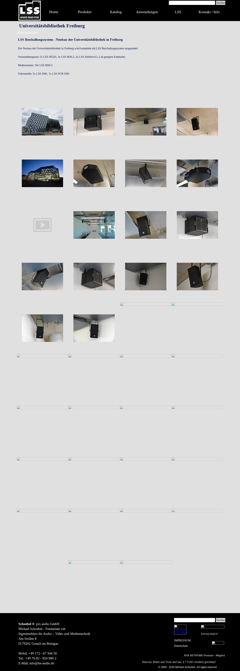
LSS (178, 12)
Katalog (116, 12)
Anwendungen (147, 12)
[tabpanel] (120, 65)
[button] (42, 122)
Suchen (220, 2)
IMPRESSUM (182, 640)
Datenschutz (181, 645)
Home (53, 12)
